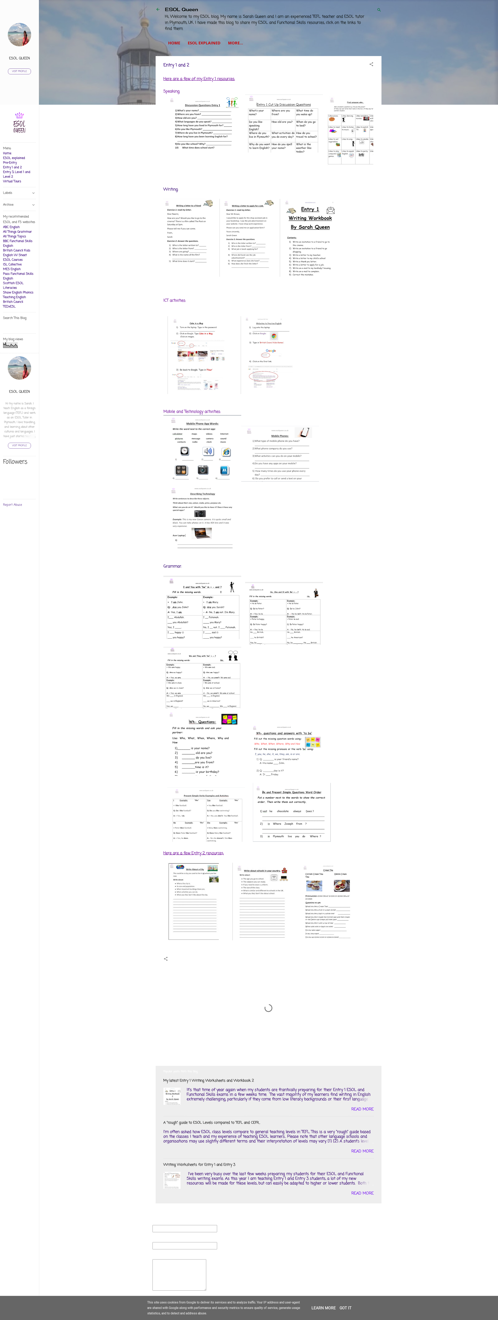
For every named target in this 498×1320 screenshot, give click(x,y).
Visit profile (19, 71)
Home (174, 43)
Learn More (323, 1308)
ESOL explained (204, 43)
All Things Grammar (17, 232)
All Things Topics (14, 236)
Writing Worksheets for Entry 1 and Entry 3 (199, 1164)
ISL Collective (12, 264)
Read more (362, 1109)
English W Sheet (15, 255)
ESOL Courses (13, 260)
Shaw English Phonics (18, 292)
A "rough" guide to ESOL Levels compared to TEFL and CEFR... (211, 1122)
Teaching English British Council (14, 299)
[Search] (379, 11)
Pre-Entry (10, 163)
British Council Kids (16, 250)
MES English (12, 269)
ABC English (11, 227)
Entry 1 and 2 (12, 167)
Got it (346, 1308)
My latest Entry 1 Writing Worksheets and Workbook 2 (208, 1080)
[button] (371, 65)
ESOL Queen (181, 9)
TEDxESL (9, 306)
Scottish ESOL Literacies (13, 285)
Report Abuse (12, 505)
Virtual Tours (12, 181)
